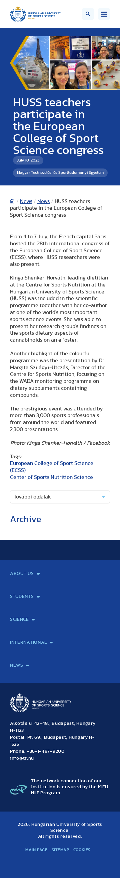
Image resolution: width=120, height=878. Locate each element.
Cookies (82, 850)
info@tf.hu (22, 758)
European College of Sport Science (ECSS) (51, 467)
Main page (36, 850)
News (26, 201)
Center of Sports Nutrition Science (51, 477)
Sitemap (60, 850)
